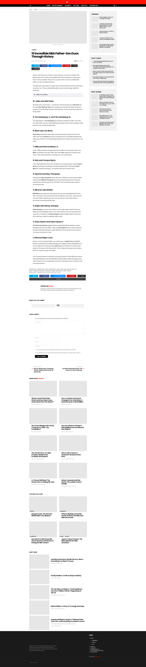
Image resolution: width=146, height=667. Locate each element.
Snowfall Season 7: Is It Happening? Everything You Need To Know (105, 117)
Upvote (43, 306)
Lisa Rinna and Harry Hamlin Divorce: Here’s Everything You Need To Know (67, 560)
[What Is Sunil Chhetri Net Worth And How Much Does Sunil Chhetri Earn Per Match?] (43, 389)
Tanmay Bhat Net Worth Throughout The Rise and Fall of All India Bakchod (103, 82)
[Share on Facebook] (24, 78)
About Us (93, 646)
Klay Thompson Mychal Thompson (40, 270)
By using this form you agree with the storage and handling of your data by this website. (59, 352)
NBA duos (60, 270)
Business (68, 5)
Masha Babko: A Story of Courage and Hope (67, 606)
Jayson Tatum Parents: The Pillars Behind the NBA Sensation (71, 541)
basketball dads (43, 269)
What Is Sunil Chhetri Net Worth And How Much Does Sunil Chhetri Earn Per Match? (42, 400)
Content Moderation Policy (97, 650)
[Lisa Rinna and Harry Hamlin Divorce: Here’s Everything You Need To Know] (39, 561)
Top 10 (94, 642)
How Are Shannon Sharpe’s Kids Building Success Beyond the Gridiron (72, 427)
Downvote (72, 306)
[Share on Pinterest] (24, 83)
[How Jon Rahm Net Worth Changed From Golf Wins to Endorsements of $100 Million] (73, 389)
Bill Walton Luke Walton (68, 269)
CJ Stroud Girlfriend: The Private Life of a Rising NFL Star (42, 481)
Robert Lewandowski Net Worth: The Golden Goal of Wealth (71, 482)
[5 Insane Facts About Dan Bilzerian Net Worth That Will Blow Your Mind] (94, 124)
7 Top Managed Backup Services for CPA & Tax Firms (103, 61)
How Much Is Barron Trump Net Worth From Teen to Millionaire (103, 77)
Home (48, 5)
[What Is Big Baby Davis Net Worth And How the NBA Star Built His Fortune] (73, 504)
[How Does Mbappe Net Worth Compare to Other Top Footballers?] (43, 416)
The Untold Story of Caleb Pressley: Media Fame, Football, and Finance (41, 455)
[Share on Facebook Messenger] (24, 81)
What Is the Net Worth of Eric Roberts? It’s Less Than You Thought (107, 104)
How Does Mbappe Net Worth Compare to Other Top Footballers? (42, 427)
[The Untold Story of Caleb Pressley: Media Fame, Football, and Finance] (43, 443)
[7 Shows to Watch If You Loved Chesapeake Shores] (94, 39)
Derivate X (97, 656)
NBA (54, 270)
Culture (76, 5)
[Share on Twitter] (24, 75)
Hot (93, 644)
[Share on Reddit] (24, 86)
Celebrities (63, 511)
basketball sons (55, 269)
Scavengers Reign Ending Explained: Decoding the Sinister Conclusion (106, 46)
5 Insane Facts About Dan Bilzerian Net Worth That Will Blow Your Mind (106, 123)
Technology (93, 5)
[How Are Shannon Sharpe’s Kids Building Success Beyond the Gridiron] (73, 416)
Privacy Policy (94, 652)
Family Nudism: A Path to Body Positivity (66, 575)
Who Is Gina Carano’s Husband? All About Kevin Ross (71, 455)
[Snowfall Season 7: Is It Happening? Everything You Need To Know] (94, 117)
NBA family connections (37, 272)
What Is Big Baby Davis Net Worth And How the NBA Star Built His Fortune (72, 516)
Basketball (33, 269)
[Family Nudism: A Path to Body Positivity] (39, 577)
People (61, 536)
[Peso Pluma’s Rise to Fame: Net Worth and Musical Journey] (94, 110)
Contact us (93, 648)
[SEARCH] (116, 5)
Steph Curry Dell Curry (54, 272)
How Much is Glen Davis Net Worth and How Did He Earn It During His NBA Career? (42, 541)
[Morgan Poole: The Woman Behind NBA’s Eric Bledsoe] (43, 504)
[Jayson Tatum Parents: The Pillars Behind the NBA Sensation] (73, 529)
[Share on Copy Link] (24, 89)
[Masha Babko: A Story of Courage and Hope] (39, 607)
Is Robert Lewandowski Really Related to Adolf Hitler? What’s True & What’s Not (105, 26)
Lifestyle (84, 5)
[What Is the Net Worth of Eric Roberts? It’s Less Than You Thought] (94, 104)
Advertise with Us (95, 649)
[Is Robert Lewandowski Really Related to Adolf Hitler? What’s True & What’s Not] (94, 25)
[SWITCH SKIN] (114, 5)
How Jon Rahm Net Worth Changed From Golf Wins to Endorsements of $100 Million (72, 400)
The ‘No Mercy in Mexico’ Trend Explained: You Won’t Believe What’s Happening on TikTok (66, 591)
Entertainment (57, 5)
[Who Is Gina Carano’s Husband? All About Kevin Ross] (73, 443)
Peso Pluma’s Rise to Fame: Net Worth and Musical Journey (105, 110)
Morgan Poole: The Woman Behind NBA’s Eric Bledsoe (41, 515)
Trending (94, 640)
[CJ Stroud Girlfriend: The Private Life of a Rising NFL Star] (43, 470)
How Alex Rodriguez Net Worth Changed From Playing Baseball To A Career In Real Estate (103, 67)
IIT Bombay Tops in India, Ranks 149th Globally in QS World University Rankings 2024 (106, 97)
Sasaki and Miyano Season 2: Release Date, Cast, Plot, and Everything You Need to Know (68, 620)
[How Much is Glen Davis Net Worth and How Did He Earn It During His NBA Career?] (43, 529)
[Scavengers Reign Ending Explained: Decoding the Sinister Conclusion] (94, 46)
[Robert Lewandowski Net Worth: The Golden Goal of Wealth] (73, 470)
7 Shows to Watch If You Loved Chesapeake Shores (106, 38)
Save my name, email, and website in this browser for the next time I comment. (56, 349)
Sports (41, 378)
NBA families (67, 270)
